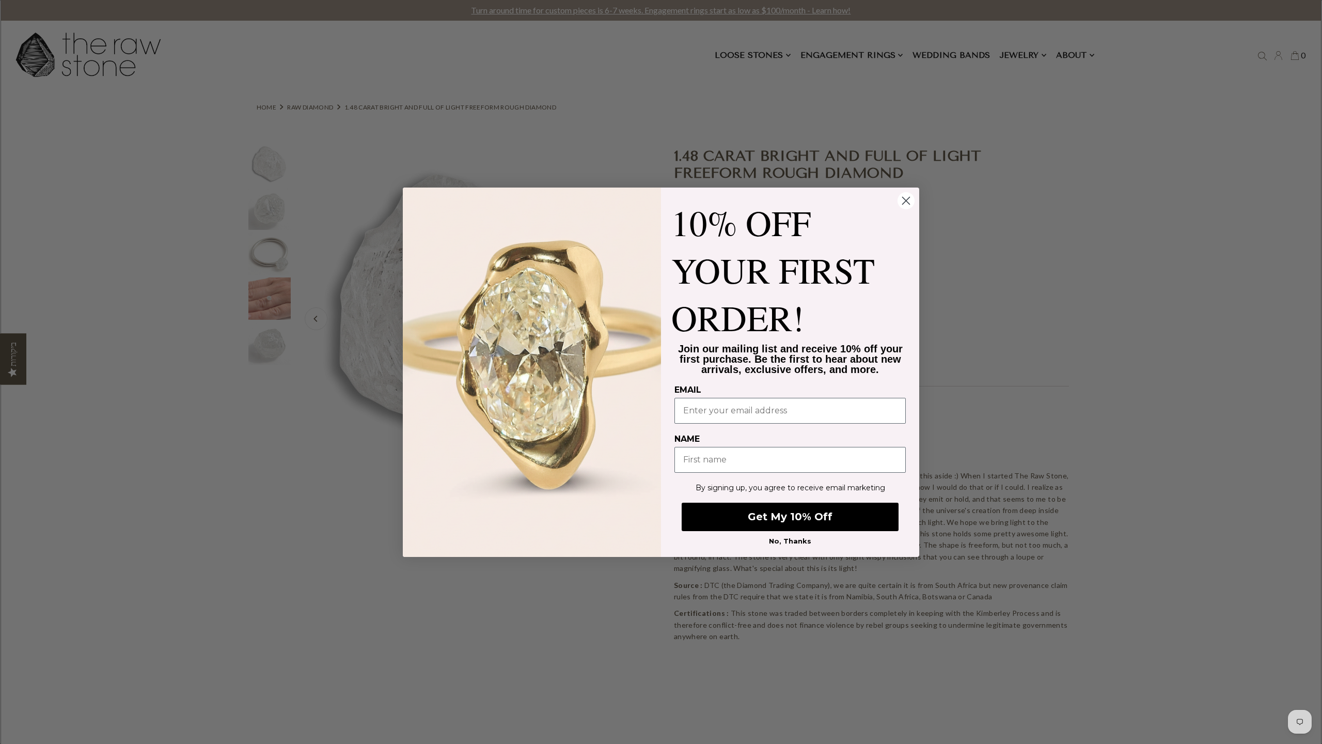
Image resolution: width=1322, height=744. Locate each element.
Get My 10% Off (790, 516)
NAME (687, 439)
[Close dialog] (906, 201)
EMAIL (687, 390)
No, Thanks (790, 541)
